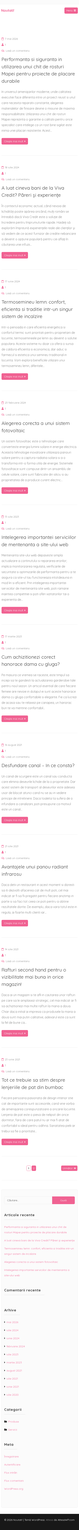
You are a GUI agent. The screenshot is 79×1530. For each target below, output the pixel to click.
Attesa (49, 1519)
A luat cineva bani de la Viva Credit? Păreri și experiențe (39, 1240)
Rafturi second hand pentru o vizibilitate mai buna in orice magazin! (34, 977)
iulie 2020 (13, 1394)
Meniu (69, 10)
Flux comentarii (14, 1480)
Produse (13, 1421)
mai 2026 (12, 1322)
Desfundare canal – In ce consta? (38, 765)
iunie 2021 (13, 1386)
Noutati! (7, 10)
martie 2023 (14, 1362)
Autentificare (12, 1464)
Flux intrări (10, 1472)
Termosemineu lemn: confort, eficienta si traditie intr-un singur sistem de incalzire (37, 309)
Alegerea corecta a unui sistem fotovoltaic (31, 1262)
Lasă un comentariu (18, 50)
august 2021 (14, 1370)
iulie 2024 (12, 1330)
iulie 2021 (12, 1378)
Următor (68, 1168)
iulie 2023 (12, 1354)
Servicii (12, 1429)
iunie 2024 (13, 1338)
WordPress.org (13, 1488)
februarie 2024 (16, 1346)
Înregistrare (11, 1456)
